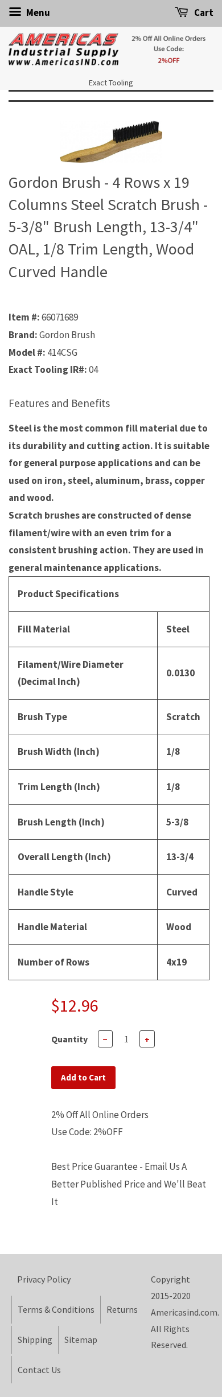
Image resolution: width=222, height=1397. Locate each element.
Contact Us (39, 1369)
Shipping (35, 1339)
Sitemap (80, 1339)
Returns (122, 1309)
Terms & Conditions (56, 1309)
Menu (37, 12)
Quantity (69, 1039)
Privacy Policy (44, 1279)
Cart (202, 12)
